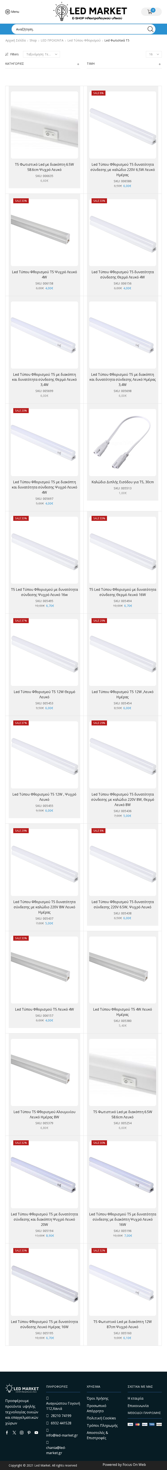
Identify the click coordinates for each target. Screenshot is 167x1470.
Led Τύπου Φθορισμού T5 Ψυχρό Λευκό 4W (44, 275)
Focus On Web (134, 1464)
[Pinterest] (29, 1432)
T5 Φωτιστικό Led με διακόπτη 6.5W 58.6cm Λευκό (122, 1114)
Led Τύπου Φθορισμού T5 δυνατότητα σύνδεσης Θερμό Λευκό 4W (123, 275)
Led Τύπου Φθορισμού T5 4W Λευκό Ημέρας (122, 1012)
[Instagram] (21, 1432)
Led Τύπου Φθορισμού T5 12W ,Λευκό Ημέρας (123, 694)
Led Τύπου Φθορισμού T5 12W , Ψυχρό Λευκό (44, 797)
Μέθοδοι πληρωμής (144, 1413)
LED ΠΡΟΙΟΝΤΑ (52, 40)
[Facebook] (7, 1432)
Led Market (41, 1465)
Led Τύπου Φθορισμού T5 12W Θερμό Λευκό (44, 694)
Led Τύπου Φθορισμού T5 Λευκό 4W (44, 1009)
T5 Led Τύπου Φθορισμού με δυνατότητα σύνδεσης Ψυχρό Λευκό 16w (44, 592)
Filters (14, 54)
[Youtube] (36, 1432)
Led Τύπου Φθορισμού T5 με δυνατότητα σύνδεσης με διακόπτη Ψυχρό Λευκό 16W (122, 1219)
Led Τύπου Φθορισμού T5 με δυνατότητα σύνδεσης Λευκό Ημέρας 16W (44, 1324)
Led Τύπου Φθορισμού (84, 40)
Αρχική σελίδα (15, 40)
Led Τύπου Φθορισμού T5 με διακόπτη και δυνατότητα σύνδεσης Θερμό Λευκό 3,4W (44, 379)
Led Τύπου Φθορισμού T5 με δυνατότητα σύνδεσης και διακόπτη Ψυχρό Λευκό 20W (44, 1219)
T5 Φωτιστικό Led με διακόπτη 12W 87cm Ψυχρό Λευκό (122, 1324)
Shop (33, 40)
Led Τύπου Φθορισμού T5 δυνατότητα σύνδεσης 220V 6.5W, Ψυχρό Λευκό (123, 904)
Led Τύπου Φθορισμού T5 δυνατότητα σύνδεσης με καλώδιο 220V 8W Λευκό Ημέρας (44, 907)
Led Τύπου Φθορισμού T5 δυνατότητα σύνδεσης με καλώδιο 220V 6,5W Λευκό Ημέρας (122, 169)
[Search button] (150, 29)
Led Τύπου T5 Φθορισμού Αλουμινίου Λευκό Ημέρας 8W (44, 1114)
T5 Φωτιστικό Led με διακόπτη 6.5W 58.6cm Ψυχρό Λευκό (44, 167)
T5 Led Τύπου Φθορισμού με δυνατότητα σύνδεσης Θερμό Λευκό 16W (122, 592)
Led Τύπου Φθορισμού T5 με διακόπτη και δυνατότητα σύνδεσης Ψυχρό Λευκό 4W (44, 487)
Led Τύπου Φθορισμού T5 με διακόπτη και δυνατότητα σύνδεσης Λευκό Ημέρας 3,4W (122, 379)
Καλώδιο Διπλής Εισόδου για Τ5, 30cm (123, 482)
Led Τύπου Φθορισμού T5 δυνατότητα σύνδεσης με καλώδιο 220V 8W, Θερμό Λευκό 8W (122, 799)
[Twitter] (14, 1432)
